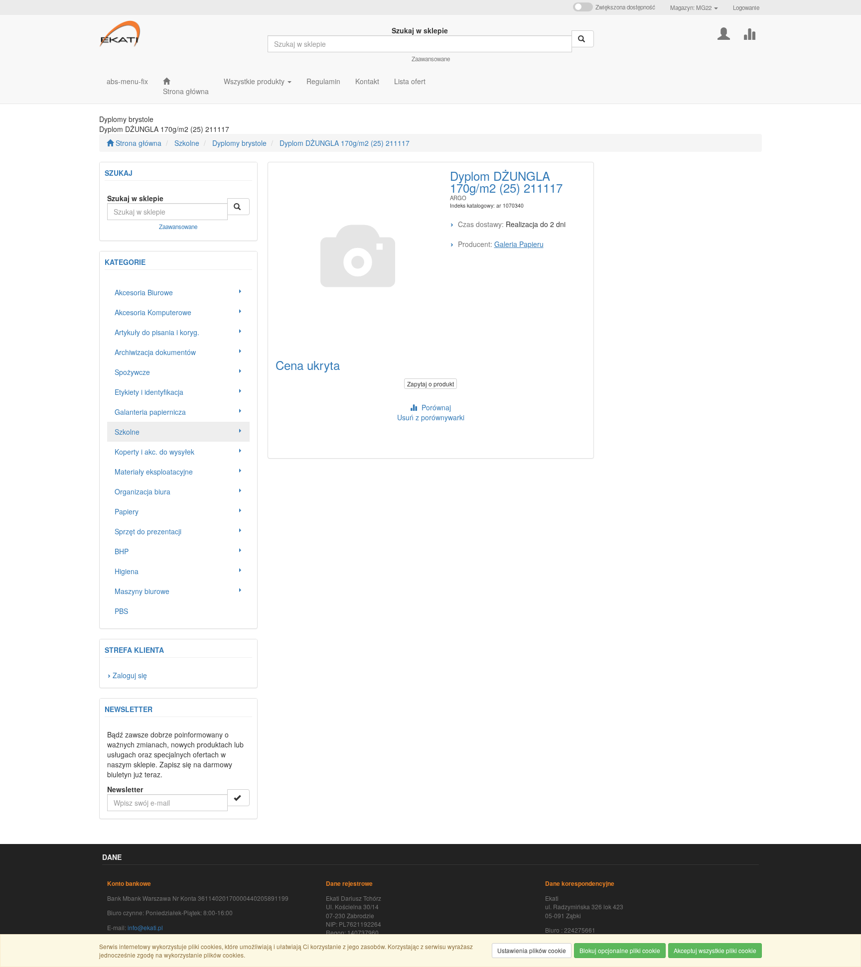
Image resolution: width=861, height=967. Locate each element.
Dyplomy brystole (239, 143)
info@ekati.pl (145, 927)
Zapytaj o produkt (430, 383)
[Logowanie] (723, 32)
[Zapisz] (238, 797)
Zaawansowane (431, 59)
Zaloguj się (130, 675)
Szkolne (186, 143)
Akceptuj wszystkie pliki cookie (715, 950)
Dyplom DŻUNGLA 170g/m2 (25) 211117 (345, 143)
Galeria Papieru (519, 244)
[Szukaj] (583, 38)
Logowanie (746, 7)
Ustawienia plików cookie (531, 950)
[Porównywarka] (749, 32)
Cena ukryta (308, 364)
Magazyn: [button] (691, 7)
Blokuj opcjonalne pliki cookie (619, 950)
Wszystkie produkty (255, 81)
